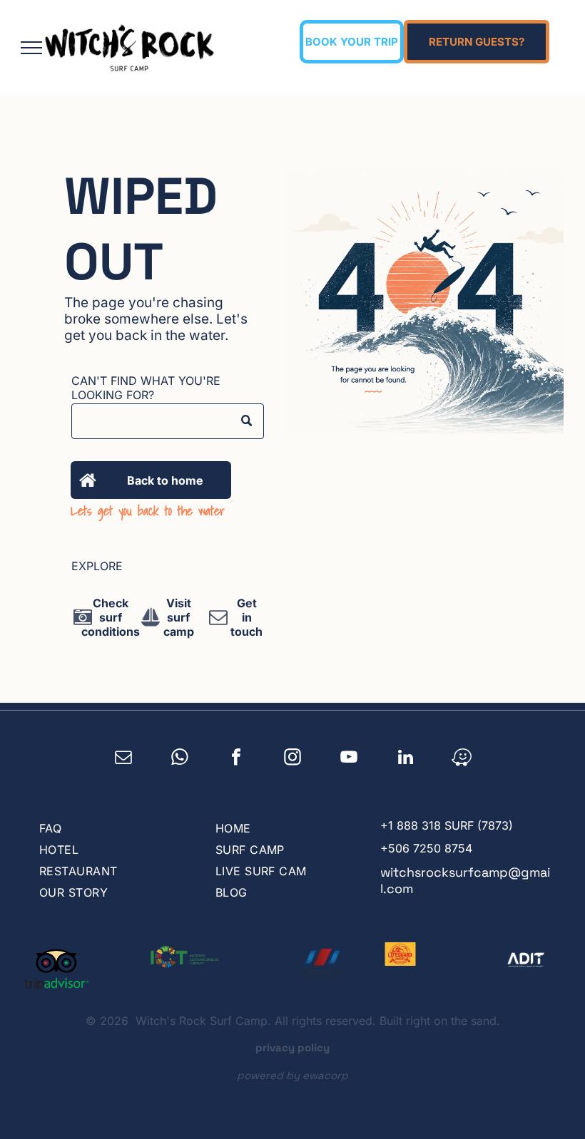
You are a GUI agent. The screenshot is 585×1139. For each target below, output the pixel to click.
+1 (386, 825)
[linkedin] (405, 759)
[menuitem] (112, 828)
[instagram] (293, 759)
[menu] (31, 47)
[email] (124, 759)
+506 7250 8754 (426, 848)
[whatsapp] (180, 759)
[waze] (462, 759)
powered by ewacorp (292, 1075)
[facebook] (236, 759)
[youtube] (349, 759)
